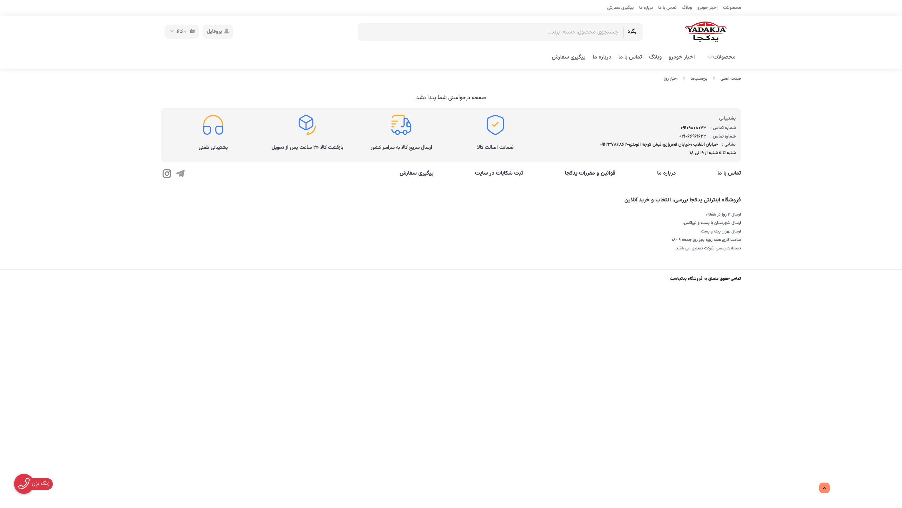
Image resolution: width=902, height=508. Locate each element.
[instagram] (167, 174)
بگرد (632, 31)
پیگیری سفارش (620, 7)
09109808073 (693, 128)
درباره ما (646, 7)
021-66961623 (692, 136)
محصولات (732, 7)
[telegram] (180, 174)
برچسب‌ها (699, 78)
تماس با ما (667, 7)
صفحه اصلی (731, 78)
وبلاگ (687, 7)
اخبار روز (671, 78)
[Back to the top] (824, 488)
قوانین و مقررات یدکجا (590, 173)
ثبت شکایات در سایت (499, 173)
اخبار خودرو (707, 7)
